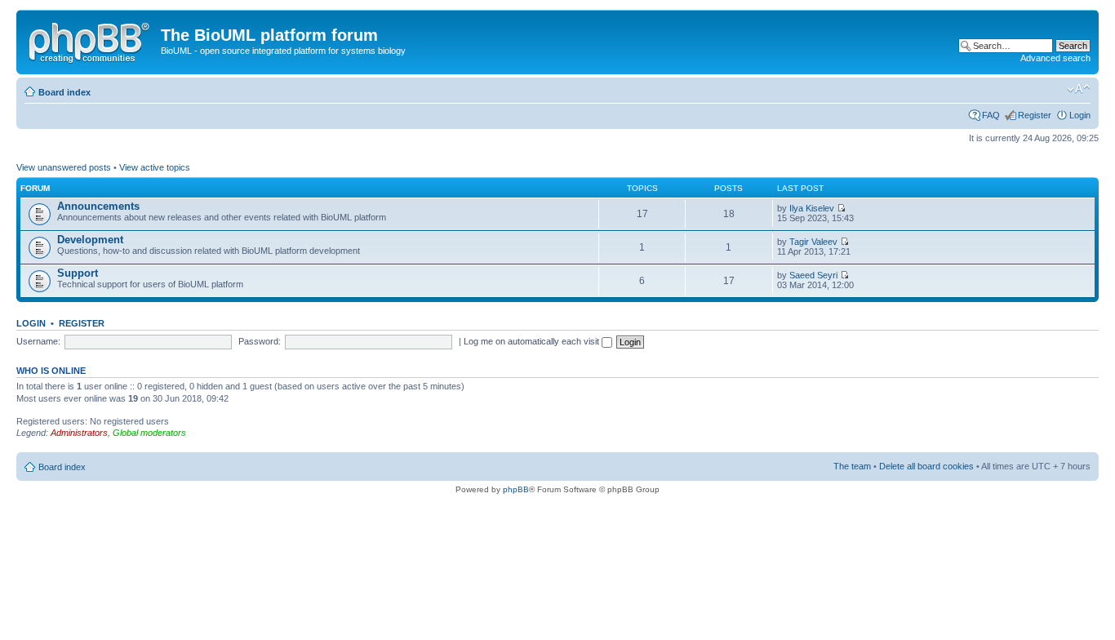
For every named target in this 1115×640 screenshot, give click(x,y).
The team (852, 466)
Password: (259, 341)
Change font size (1079, 89)
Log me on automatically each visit (533, 341)
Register (1034, 115)
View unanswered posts (63, 167)
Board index (64, 92)
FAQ (991, 115)
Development (90, 239)
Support (77, 273)
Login (1080, 115)
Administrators (79, 433)
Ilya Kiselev (811, 208)
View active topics (154, 167)
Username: (38, 341)
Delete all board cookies (926, 466)
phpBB (516, 489)
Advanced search (1055, 58)
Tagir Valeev (813, 242)
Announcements (98, 206)
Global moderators (149, 433)
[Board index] (90, 40)
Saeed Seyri (813, 275)
